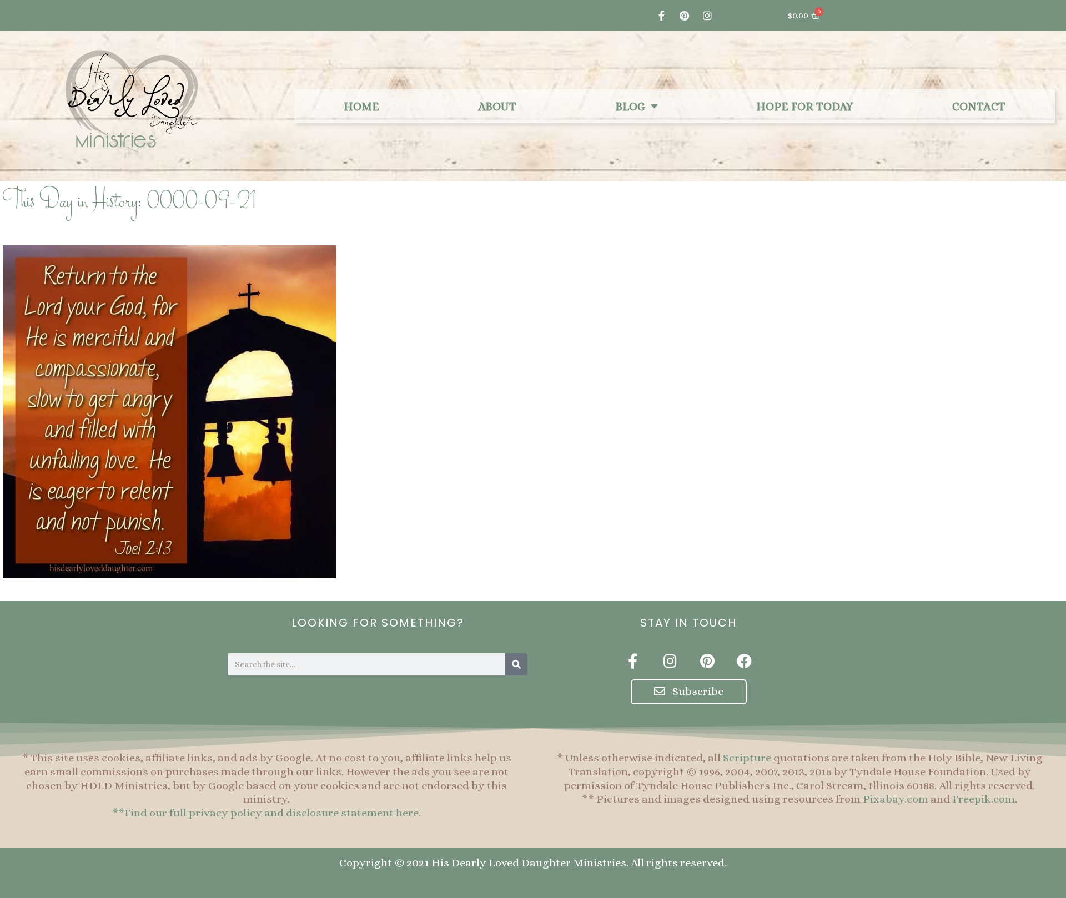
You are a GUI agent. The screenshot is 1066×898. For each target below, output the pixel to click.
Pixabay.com (895, 799)
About (497, 106)
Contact (978, 106)
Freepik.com (983, 799)
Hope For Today (804, 106)
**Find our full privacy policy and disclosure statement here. (266, 812)
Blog (630, 106)
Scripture (747, 757)
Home (361, 106)
